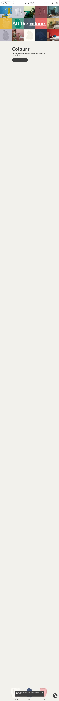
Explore (20, 60)
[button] (29, 3)
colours (38, 23)
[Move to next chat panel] (55, 695)
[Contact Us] (13, 3)
